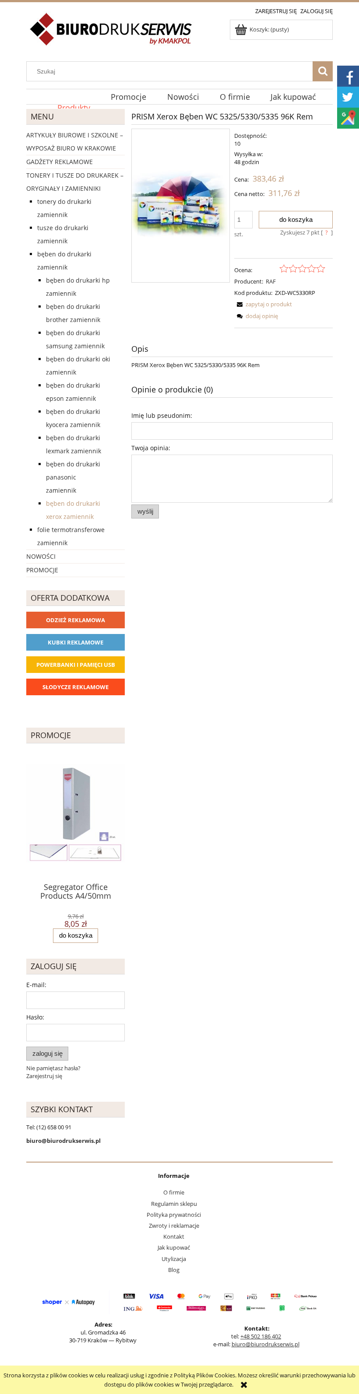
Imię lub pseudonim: (161, 415)
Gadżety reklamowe (59, 162)
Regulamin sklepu (174, 1204)
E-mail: (36, 985)
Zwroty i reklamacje (174, 1225)
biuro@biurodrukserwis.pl (265, 1344)
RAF (271, 281)
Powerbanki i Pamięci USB (75, 665)
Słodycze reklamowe (75, 687)
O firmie (173, 1192)
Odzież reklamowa (75, 620)
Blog (174, 1270)
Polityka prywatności (174, 1215)
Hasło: (35, 1017)
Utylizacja (174, 1259)
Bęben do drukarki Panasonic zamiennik (73, 477)
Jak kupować (174, 1247)
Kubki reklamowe (75, 642)
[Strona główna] (111, 34)
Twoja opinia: (150, 448)
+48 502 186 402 (260, 1336)
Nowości (41, 556)
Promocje (42, 570)
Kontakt (173, 1236)
